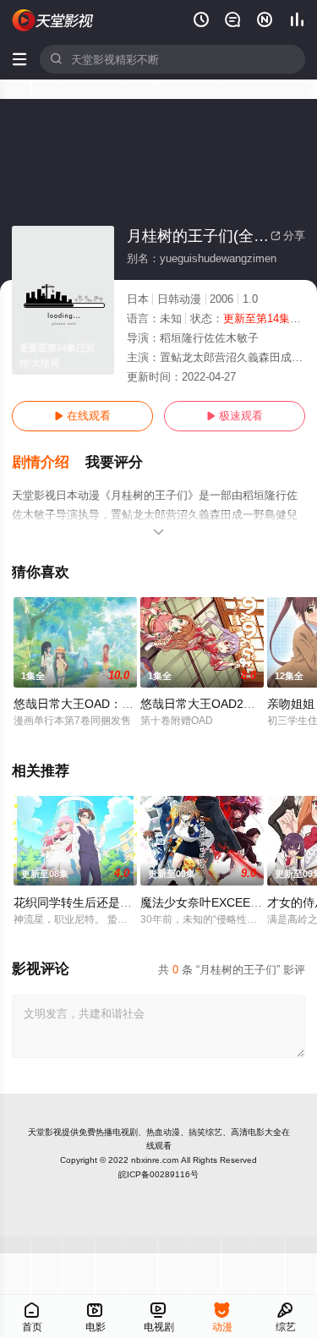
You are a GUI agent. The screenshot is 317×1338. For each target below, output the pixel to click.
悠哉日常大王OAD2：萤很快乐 (221, 703)
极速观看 (234, 415)
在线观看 (82, 415)
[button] (48, 462)
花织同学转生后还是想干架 (85, 902)
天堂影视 (45, 1132)
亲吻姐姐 (290, 703)
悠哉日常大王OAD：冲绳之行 (91, 703)
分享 (288, 235)
